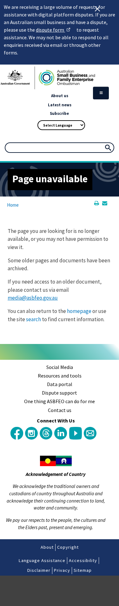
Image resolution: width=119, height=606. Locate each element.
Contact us (59, 410)
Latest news (59, 104)
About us (59, 95)
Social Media (59, 367)
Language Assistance (42, 560)
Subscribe (59, 113)
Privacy (62, 570)
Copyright (68, 547)
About (47, 547)
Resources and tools (60, 375)
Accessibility (83, 560)
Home (13, 205)
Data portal (59, 384)
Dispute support (59, 393)
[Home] (59, 78)
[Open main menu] (101, 93)
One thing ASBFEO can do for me (59, 401)
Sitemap (83, 570)
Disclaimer (38, 570)
